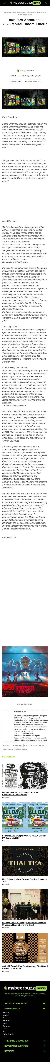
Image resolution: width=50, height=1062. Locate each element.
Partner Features (8, 1034)
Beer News (6, 745)
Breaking (6, 1012)
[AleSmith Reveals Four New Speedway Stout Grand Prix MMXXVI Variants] (25, 948)
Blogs (5, 1031)
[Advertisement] (25, 566)
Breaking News (17, 745)
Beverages (6, 1020)
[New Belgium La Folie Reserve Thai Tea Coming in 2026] (25, 861)
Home (6, 12)
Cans (26, 745)
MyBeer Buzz (20, 712)
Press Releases (8, 749)
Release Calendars (21, 749)
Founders (12, 117)
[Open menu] (4, 3)
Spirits (5, 1023)
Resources (6, 1026)
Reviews (5, 1029)
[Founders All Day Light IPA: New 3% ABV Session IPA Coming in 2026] (25, 817)
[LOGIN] (45, 3)
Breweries (5, 797)
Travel (5, 1037)
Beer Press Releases (20, 12)
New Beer (6, 1015)
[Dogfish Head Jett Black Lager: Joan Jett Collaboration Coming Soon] (25, 774)
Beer (10, 12)
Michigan (42, 745)
